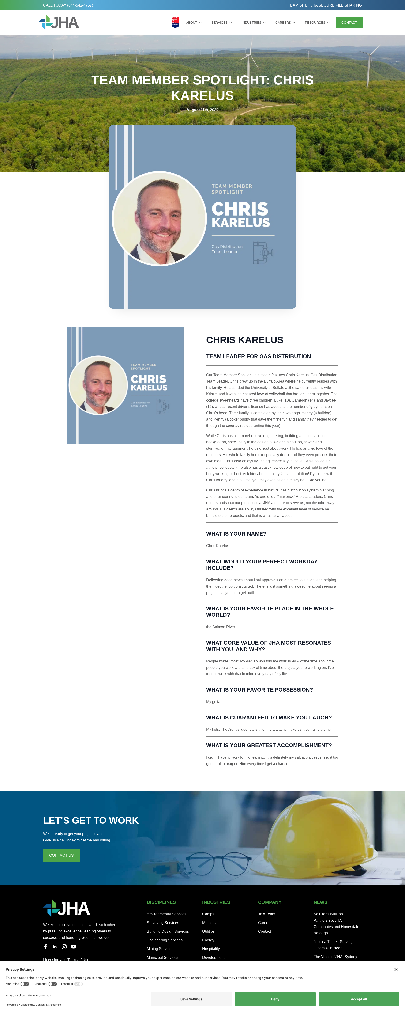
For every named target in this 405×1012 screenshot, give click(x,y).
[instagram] (64, 946)
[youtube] (73, 946)
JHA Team (266, 914)
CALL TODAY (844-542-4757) (68, 5)
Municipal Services (162, 957)
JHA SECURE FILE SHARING (336, 5)
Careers (283, 22)
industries (251, 22)
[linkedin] (54, 946)
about (191, 22)
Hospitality (211, 949)
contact (349, 22)
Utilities (208, 931)
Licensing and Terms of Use (66, 960)
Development (213, 957)
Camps (208, 914)
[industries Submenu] (265, 22)
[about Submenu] (201, 22)
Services (219, 22)
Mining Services (160, 949)
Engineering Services (165, 940)
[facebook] (45, 946)
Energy (208, 940)
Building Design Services (168, 931)
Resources (315, 22)
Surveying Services (163, 923)
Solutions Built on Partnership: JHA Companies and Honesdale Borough (336, 923)
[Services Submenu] (232, 22)
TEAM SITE (298, 5)
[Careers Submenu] (295, 22)
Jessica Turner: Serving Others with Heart (333, 945)
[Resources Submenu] (329, 22)
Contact (264, 931)
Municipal (210, 923)
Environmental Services (166, 914)
